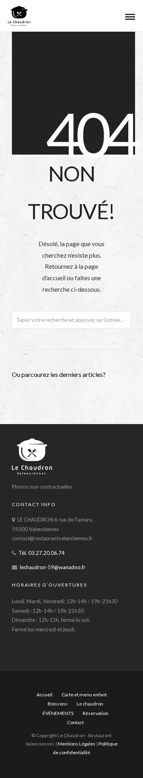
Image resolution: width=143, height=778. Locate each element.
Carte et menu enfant (84, 695)
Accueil (44, 695)
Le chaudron (90, 704)
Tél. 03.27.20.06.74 (42, 553)
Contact (75, 722)
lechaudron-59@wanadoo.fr (52, 567)
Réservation (95, 713)
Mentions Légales (77, 744)
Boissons (58, 704)
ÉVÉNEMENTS (58, 713)
